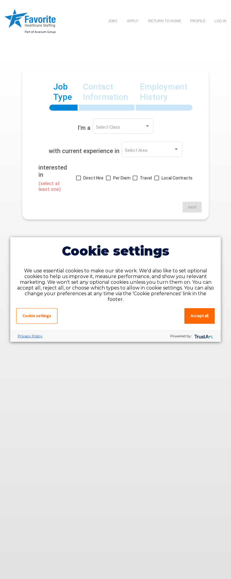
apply (132, 21)
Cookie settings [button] (37, 315)
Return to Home (164, 21)
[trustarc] (203, 336)
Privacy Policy (30, 336)
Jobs (112, 21)
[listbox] (123, 127)
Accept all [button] (199, 315)
